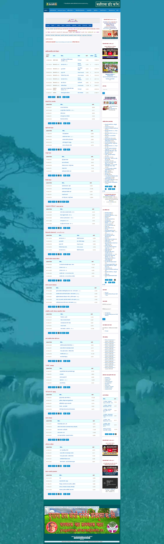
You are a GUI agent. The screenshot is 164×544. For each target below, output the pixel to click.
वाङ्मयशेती (71, 35)
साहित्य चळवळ (57, 35)
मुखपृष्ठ (45, 10)
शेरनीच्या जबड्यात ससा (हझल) (110, 239)
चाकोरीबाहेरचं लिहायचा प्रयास (65, 458)
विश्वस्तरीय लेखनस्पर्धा (80, 10)
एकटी (106, 217)
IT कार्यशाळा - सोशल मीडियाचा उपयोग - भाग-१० (107, 420)
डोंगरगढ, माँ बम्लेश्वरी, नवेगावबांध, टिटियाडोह (66, 486)
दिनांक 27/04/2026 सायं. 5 (109, 355)
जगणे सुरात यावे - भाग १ (64, 220)
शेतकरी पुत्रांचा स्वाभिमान (65, 92)
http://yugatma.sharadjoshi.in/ (82, 538)
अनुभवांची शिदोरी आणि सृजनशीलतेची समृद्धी (67, 371)
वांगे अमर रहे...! (107, 157)
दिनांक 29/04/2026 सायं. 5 (109, 350)
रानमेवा (79, 25)
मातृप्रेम (106, 274)
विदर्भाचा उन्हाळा (107, 249)
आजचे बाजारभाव (53, 10)
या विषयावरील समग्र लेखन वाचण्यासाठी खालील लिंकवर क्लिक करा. (110, 75)
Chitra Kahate (81, 75)
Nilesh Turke (107, 385)
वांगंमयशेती (113, 106)
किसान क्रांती (107, 172)
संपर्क (98, 507)
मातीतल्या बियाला (63, 85)
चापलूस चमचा (64, 168)
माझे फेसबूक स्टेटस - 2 (108, 221)
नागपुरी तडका (84, 35)
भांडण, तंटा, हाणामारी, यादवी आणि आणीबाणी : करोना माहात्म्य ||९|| (67, 299)
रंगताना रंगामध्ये (63, 325)
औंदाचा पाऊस (62, 113)
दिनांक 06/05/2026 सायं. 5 (109, 347)
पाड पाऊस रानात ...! (64, 79)
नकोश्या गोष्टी (107, 250)
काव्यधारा (74, 35)
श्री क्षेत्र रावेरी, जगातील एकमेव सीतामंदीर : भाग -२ (110, 256)
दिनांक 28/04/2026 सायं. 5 (109, 352)
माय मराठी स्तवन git (108, 142)
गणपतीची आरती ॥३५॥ (64, 353)
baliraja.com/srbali (110, 78)
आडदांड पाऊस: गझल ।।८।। (67, 136)
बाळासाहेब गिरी (107, 377)
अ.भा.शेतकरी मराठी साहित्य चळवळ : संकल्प (66, 264)
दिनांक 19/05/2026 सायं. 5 (109, 340)
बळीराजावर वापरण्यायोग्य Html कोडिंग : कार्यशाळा (107, 429)
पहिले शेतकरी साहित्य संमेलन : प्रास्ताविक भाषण (110, 252)
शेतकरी (52, 25)
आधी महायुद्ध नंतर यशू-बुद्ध (66, 142)
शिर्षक (62, 55)
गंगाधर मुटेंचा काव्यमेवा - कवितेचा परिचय (67, 350)
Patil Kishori (107, 380)
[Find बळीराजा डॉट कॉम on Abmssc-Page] (107, 102)
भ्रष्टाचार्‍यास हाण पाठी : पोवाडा (66, 322)
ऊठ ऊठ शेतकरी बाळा (64, 107)
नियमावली (106, 153)
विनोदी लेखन (89, 35)
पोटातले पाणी (107, 241)
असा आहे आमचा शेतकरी (109, 219)
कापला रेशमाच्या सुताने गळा (66, 188)
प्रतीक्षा (106, 226)
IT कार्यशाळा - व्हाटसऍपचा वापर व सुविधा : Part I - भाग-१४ (107, 410)
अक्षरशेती (62, 35)
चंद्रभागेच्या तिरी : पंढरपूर (63, 481)
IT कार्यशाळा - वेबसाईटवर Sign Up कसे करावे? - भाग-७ (108, 402)
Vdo (114, 489)
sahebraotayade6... (109, 381)
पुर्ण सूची (103, 191)
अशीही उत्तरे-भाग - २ (108, 240)
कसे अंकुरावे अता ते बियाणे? (65, 116)
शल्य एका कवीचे (107, 260)
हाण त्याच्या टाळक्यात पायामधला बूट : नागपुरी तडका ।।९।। (111, 149)
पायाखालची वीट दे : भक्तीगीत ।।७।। (111, 231)
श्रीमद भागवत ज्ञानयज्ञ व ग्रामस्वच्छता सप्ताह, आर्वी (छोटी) (67, 426)
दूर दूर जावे (63, 72)
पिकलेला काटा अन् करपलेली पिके (110, 135)
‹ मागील (54, 97)
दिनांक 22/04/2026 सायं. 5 (109, 362)
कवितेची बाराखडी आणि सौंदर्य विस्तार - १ (67, 345)
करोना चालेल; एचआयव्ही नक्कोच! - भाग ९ (67, 212)
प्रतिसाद (91, 55)
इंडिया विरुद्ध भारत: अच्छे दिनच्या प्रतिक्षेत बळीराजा (110, 258)
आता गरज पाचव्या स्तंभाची (109, 225)
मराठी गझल (79, 35)
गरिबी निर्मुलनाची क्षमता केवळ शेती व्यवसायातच (67, 409)
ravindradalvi (80, 85)
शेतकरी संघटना (87, 507)
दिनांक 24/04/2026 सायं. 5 (109, 360)
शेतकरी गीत (68, 25)
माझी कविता (74, 25)
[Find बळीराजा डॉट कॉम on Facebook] (110, 102)
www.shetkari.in (106, 28)
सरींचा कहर (107, 216)
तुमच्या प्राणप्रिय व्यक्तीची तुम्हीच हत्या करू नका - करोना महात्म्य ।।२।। (68, 290)
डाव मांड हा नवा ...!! (64, 64)
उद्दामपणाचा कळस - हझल (66, 185)
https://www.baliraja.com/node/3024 (63, 42)
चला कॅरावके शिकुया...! (64, 356)
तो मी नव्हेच (107, 220)
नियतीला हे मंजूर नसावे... (65, 75)
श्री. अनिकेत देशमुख (80, 241)
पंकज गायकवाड (80, 92)
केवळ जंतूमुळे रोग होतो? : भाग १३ (66, 215)
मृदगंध (106, 237)
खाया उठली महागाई (65, 162)
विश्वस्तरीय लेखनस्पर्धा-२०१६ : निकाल (111, 145)
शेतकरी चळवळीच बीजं (108, 227)
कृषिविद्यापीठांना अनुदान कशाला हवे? (65, 403)
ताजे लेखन (52, 35)
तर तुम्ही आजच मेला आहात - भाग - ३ (66, 223)
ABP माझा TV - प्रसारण (109, 489)
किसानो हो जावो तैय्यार (64, 119)
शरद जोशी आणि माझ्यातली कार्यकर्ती (110, 261)
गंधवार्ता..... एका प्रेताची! (63, 406)
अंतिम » (68, 97)
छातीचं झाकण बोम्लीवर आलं (66, 171)
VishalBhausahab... (109, 387)
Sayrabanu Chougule (109, 386)
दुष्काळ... (106, 171)
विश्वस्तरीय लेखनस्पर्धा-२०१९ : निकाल (111, 130)
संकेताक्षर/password (106, 309)
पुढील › (64, 97)
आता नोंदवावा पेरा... (108, 234)
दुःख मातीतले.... (107, 181)
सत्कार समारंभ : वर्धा (61, 432)
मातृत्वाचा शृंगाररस (108, 178)
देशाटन (90, 25)
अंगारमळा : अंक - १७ (63, 270)
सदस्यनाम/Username (107, 304)
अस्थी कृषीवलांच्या (65, 133)
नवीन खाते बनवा (107, 313)
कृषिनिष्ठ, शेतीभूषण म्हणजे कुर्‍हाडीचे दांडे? (66, 400)
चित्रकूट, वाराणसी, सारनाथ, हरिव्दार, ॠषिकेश (67, 484)
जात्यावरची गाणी (107, 127)
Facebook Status (62, 10)
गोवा (60, 478)
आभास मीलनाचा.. (62, 383)
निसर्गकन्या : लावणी (64, 317)
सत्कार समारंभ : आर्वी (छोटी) (62, 429)
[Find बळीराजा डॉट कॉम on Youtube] (115, 102)
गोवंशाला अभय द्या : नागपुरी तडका (67, 165)
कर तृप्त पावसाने (107, 268)
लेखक (79, 55)
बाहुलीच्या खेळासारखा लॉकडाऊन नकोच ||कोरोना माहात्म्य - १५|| (67, 296)
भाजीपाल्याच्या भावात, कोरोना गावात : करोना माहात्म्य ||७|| (66, 302)
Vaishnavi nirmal (108, 389)
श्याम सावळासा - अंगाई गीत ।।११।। (67, 328)
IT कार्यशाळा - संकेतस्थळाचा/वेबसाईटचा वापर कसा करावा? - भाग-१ (108, 416)
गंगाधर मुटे (79, 60)
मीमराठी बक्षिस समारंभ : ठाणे (62, 423)
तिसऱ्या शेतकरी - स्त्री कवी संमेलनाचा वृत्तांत (67, 461)
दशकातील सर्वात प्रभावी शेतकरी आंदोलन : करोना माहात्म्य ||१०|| (67, 293)
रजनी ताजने (80, 82)
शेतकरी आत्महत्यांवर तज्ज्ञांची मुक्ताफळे (111, 182)
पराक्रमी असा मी (65, 194)
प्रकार (54, 55)
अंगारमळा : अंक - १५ (63, 267)
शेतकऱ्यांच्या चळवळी (108, 212)
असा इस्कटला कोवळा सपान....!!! (110, 215)
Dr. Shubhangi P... (108, 382)
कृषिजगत (82, 507)
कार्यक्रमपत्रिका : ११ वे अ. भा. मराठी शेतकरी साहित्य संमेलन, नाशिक (111, 165)
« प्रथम (50, 97)
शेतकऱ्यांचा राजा (112, 10)
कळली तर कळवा (107, 245)
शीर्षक (60, 394)
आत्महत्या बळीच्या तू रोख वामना (67, 139)
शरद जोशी (106, 174)
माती (105, 229)
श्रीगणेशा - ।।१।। (108, 222)
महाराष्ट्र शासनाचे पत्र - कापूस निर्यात (111, 143)
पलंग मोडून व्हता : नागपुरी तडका (67, 197)
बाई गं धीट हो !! (63, 82)
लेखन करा (106, 292)
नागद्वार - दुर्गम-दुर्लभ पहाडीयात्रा (110, 154)
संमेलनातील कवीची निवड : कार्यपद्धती (111, 124)
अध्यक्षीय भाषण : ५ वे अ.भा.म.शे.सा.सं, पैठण (66, 273)
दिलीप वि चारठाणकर (80, 238)
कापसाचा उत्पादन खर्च (108, 138)
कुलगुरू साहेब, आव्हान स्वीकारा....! (65, 397)
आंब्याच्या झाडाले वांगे (63, 377)
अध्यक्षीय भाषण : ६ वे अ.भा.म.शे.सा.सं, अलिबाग (67, 276)
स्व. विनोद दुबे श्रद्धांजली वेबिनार (110, 264)
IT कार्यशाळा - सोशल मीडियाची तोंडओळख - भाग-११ (106, 425)
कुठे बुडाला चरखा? (65, 159)
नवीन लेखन (48, 35)
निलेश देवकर (107, 384)
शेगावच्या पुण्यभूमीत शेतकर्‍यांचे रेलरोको (111, 275)
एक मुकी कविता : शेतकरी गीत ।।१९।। (67, 110)
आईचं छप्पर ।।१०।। (64, 380)
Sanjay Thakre (108, 379)
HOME (48, 25)
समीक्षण (58, 25)
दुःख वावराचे (63, 68)
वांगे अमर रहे (85, 25)
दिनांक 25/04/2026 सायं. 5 (109, 357)
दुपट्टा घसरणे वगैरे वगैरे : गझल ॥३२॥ (111, 133)
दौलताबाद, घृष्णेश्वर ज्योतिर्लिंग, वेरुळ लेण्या (66, 489)
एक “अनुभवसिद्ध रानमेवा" (64, 450)
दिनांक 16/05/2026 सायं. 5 (109, 342)
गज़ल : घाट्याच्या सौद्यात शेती (109, 179)
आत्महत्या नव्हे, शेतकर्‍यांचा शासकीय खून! (111, 128)
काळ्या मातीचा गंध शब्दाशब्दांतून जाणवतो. (67, 348)
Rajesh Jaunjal (81, 72)
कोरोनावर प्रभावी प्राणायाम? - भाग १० (66, 217)
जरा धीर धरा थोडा (108, 224)
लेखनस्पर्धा (66, 35)
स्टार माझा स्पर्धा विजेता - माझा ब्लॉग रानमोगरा (65, 435)
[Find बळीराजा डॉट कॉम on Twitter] (113, 102)
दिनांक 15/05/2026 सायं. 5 (109, 345)
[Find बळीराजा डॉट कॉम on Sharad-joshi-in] (104, 102)
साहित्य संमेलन (65, 507)
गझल (106, 173)
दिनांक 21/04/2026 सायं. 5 (109, 365)
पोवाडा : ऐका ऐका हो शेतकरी (65, 320)
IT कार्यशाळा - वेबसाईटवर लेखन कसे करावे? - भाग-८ (107, 406)
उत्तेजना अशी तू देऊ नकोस (67, 145)
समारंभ (63, 25)
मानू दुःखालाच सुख (108, 214)
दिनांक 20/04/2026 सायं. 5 (109, 367)
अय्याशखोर (61, 374)
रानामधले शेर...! (107, 160)
